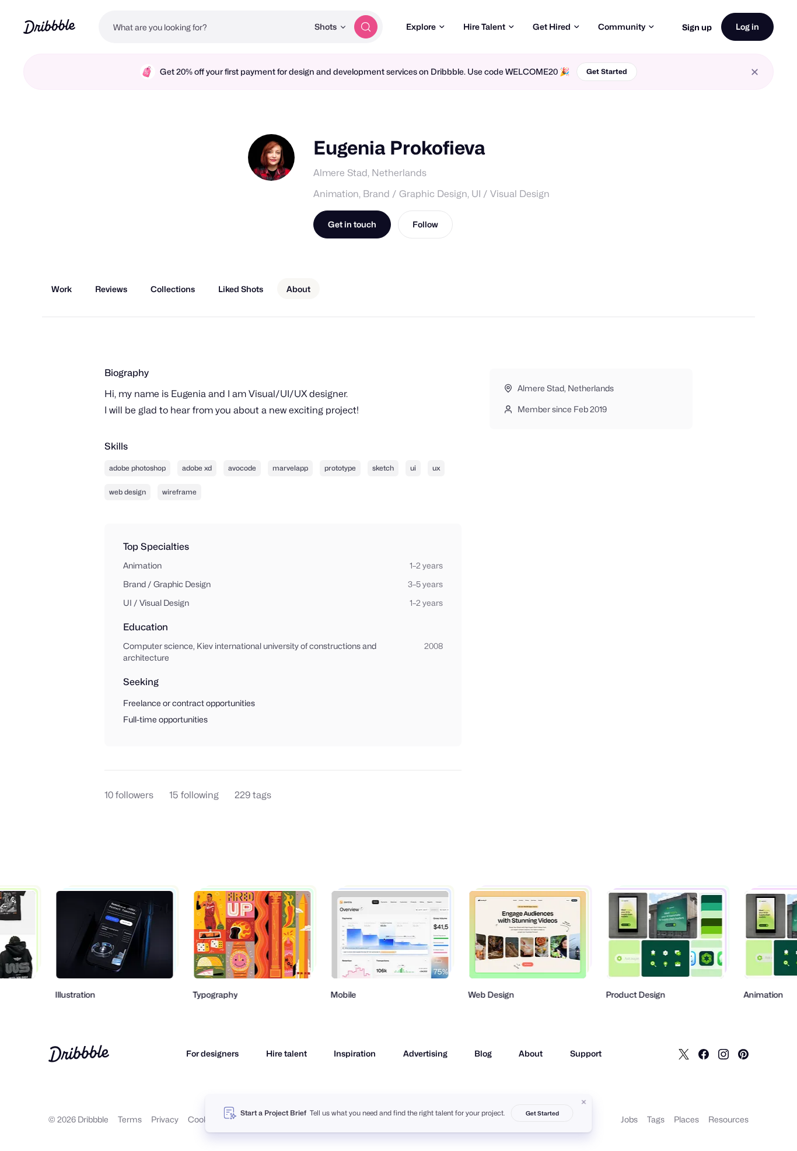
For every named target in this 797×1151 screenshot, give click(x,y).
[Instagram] (723, 1053)
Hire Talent (484, 26)
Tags (656, 1119)
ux (436, 468)
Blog (483, 1053)
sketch (383, 468)
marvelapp (290, 468)
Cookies (203, 1119)
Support (586, 1053)
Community (621, 26)
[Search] (365, 26)
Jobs (629, 1119)
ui (413, 468)
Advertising (425, 1053)
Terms (130, 1119)
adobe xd (197, 468)
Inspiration (355, 1053)
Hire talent (286, 1053)
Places (686, 1119)
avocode (242, 468)
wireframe (179, 491)
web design (127, 491)
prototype (340, 468)
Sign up (697, 27)
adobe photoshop (137, 468)
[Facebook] (703, 1053)
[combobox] (203, 27)
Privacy (165, 1119)
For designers (212, 1053)
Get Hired (552, 26)
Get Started (606, 71)
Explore (421, 26)
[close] (755, 72)
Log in (747, 26)
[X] (684, 1053)
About (531, 1053)
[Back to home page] (49, 26)
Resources (728, 1119)
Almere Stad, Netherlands (370, 172)
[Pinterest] (743, 1053)
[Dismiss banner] (584, 1102)
